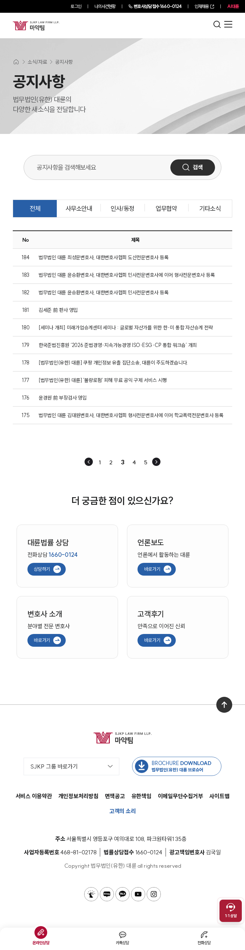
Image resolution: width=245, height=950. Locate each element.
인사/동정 (122, 208)
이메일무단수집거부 (180, 796)
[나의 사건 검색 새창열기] (91, 894)
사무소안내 (79, 208)
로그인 (76, 6)
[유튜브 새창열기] (138, 894)
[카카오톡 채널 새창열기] (122, 894)
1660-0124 (158, 6)
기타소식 (209, 208)
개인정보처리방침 (78, 796)
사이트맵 (219, 796)
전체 (35, 208)
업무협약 (166, 208)
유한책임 (141, 796)
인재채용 (202, 6)
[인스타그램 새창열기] (154, 894)
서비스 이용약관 (34, 796)
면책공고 (115, 796)
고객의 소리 (122, 811)
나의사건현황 (105, 6)
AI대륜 (233, 6)
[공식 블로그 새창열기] (107, 894)
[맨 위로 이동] (224, 705)
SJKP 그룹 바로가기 (54, 766)
